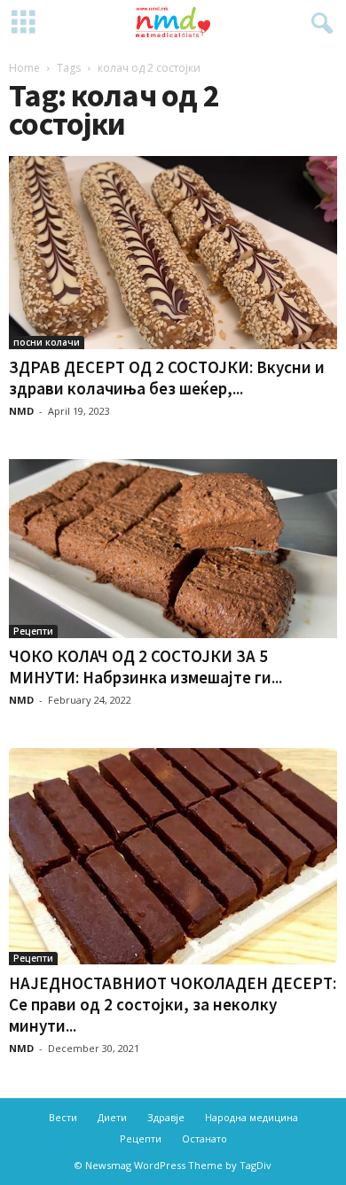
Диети (112, 1117)
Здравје (166, 1117)
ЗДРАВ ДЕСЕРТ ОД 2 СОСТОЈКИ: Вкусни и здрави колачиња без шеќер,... (167, 377)
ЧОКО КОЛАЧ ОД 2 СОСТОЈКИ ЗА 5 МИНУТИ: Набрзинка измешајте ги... (145, 666)
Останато (204, 1138)
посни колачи (46, 342)
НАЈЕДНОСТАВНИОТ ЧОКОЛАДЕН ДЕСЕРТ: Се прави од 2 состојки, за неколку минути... (172, 1004)
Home (24, 67)
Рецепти (33, 631)
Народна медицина (251, 1117)
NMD (21, 410)
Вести (63, 1117)
